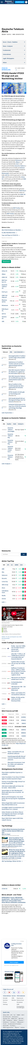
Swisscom (4, 575)
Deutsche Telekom (19, 166)
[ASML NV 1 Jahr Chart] (23, 277)
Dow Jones (15, 1017)
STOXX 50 (7, 99)
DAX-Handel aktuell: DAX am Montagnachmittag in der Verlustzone (17, 400)
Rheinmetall (5, 173)
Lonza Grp (5, 581)
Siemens (22, 168)
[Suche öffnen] (26, 2)
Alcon (3, 588)
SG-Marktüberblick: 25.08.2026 (16, 683)
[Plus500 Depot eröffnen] (9, 2)
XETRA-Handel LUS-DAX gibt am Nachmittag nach (17, 393)
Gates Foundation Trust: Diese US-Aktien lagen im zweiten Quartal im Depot (13, 778)
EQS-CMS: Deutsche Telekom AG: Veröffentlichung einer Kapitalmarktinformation (17, 377)
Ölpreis (17, 1027)
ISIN (14, 34)
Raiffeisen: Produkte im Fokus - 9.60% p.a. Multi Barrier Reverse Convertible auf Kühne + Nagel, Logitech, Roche (18, 671)
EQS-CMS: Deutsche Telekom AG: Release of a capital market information (17, 371)
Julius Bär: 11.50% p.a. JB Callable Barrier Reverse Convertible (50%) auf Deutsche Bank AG (18, 656)
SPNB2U (23, 720)
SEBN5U (23, 730)
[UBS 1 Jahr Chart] (24, 321)
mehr (3, 602)
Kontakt (5, 998)
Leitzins (22, 1027)
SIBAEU (24, 723)
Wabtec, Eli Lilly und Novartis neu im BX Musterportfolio (18, 699)
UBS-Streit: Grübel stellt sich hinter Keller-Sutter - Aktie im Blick (13, 787)
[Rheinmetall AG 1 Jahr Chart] (22, 301)
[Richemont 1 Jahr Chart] (22, 305)
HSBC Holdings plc (5, 296)
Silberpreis (20, 1022)
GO (24, 554)
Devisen (21, 1020)
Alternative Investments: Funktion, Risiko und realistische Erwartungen (16, 764)
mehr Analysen (6, 464)
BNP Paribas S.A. (4, 281)
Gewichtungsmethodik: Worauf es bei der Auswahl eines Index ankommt (16, 758)
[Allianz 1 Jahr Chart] (23, 274)
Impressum (20, 998)
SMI (4, 1020)
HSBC (24, 179)
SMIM (18, 1015)
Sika (3, 572)
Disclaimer (20, 1002)
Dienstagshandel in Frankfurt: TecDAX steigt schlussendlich (17, 356)
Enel (17, 164)
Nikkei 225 (14, 1018)
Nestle (3, 595)
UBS (3, 177)
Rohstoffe (6, 1025)
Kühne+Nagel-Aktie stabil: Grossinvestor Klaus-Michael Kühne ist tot (13, 804)
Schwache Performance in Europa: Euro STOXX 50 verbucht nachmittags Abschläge (17, 406)
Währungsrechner (8, 1027)
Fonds (4, 1024)
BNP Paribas (16, 208)
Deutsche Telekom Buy (10, 435)
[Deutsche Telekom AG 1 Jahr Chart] (22, 286)
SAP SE (7, 175)
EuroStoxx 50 (6, 1017)
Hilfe (13, 998)
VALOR (4, 34)
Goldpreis (9, 1020)
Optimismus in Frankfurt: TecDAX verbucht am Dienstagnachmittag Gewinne (16, 363)
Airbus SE (4, 271)
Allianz (17, 162)
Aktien (15, 1020)
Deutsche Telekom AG (4, 286)
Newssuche (6, 551)
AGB (18, 1004)
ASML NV (22, 194)
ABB (3, 569)
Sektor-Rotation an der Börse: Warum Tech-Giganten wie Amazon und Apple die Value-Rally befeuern (12, 813)
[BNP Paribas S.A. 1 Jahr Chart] (22, 281)
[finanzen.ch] (9, 1)
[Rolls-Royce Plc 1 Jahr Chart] (22, 310)
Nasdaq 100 (6, 1018)
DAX (22, 1015)
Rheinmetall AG (4, 301)
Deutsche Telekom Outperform (10, 449)
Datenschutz (20, 1000)
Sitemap (5, 1004)
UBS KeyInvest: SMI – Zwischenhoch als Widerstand (18, 688)
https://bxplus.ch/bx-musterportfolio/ (11, 634)
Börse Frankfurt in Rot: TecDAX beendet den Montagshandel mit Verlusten (16, 385)
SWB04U (23, 733)
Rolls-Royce (22, 190)
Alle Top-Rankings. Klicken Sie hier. (11, 861)
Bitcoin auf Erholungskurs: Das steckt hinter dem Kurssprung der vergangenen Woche (13, 798)
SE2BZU (24, 736)
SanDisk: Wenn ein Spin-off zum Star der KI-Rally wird (18, 663)
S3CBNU (23, 717)
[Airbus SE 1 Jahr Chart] (22, 271)
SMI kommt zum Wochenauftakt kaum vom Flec (18, 678)
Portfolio (12, 1025)
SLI (14, 1015)
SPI (11, 1015)
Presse (5, 1002)
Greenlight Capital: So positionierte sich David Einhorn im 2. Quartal (13, 808)
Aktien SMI (6, 1015)
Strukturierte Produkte (14, 1024)
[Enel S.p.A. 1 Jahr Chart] (22, 292)
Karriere (5, 1000)
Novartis (4, 578)
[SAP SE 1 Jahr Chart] (23, 314)
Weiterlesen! (6, 261)
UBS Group (5, 584)
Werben (14, 1000)
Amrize (4, 598)
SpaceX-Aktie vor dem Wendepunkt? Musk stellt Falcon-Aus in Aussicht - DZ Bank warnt (13, 792)
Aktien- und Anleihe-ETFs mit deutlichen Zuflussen (18, 693)
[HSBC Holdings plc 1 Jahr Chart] (22, 296)
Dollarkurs (6, 1022)
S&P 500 (20, 1018)
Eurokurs (13, 1022)
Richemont (18, 160)
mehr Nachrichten (7, 413)
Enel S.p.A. (5, 292)
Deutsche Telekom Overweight (11, 429)
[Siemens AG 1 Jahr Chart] (22, 317)
